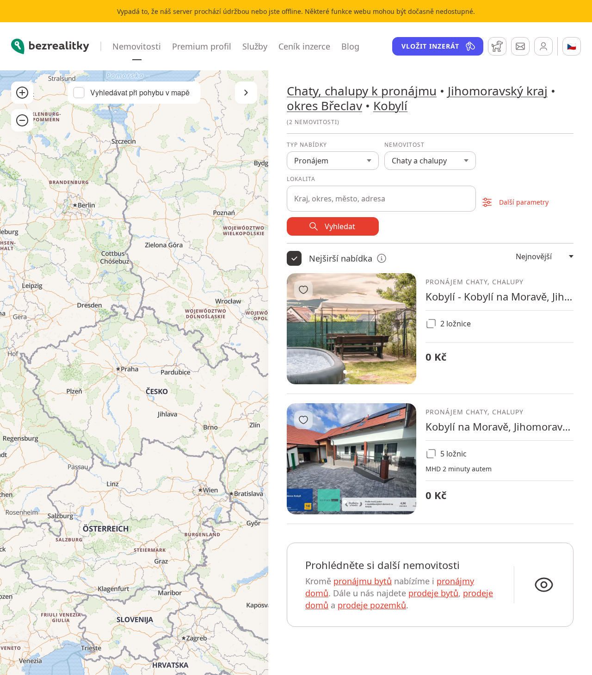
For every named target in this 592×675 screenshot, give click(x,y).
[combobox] (381, 193)
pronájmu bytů (362, 581)
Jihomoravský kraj (498, 90)
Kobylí (390, 105)
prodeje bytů (433, 593)
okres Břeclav (324, 105)
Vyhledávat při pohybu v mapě (140, 93)
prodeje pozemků (372, 605)
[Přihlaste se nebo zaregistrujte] (543, 46)
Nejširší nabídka (340, 258)
